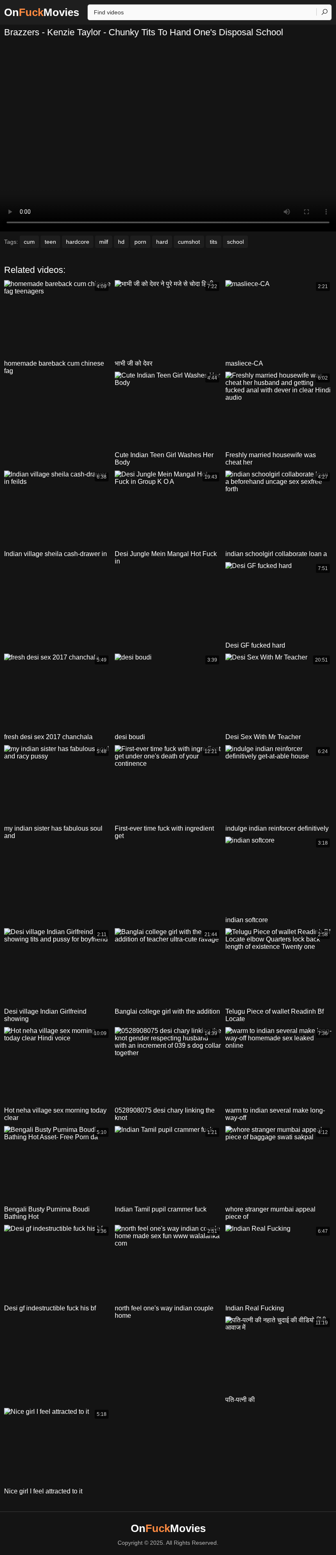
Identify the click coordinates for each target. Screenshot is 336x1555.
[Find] (324, 12)
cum (29, 241)
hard (162, 241)
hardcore (77, 241)
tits (213, 241)
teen (50, 241)
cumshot (189, 241)
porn (140, 241)
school (235, 241)
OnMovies (41, 12)
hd (121, 241)
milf (103, 241)
